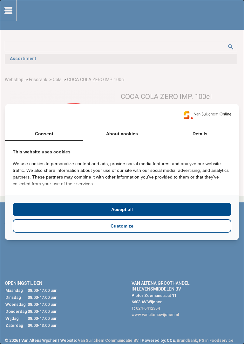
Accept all (122, 209)
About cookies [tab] (122, 133)
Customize (122, 225)
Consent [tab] (44, 133)
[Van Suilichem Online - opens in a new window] (207, 115)
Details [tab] (200, 133)
